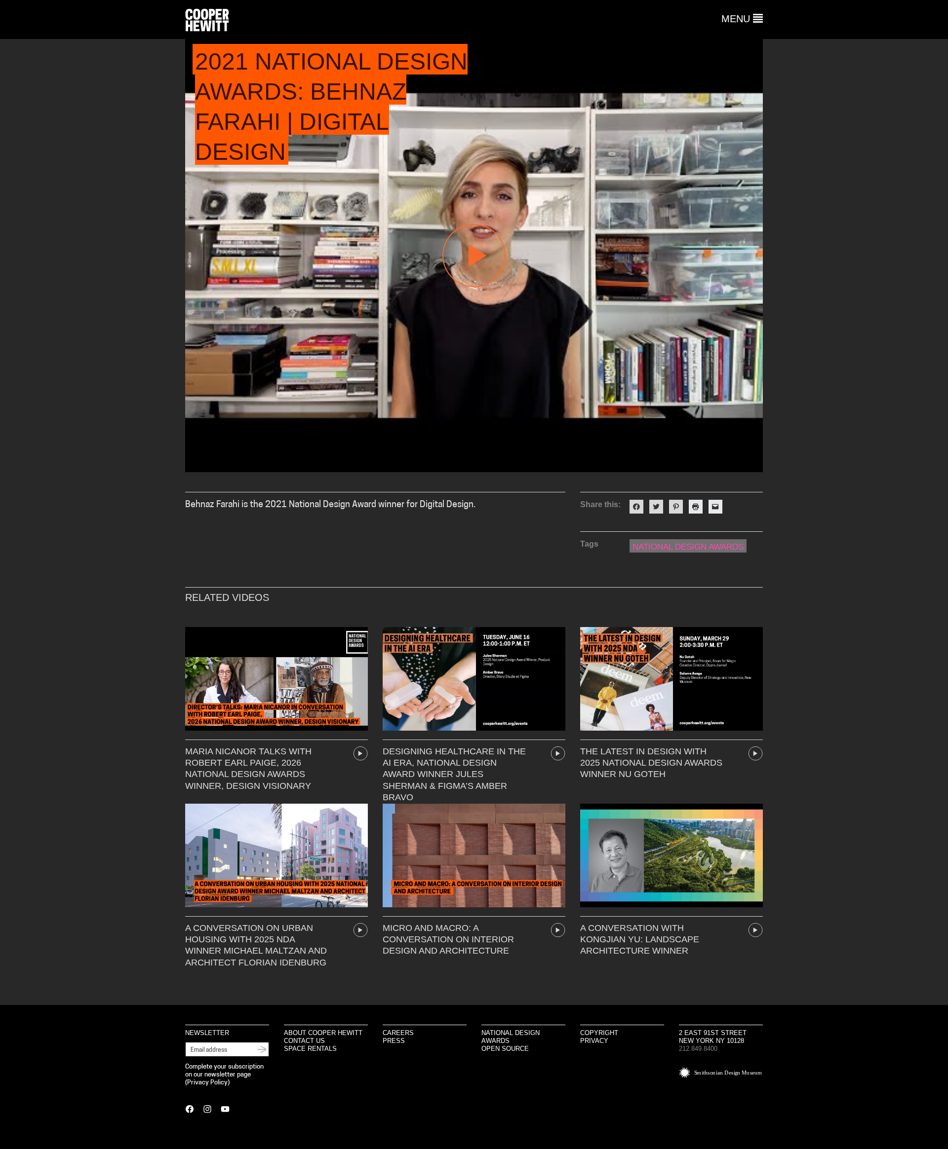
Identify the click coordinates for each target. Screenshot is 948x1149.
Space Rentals (310, 1048)
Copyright (599, 1033)
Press (394, 1040)
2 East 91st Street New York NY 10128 (713, 1036)
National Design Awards (688, 547)
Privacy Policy (207, 1082)
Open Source (505, 1048)
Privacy (594, 1040)
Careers (398, 1033)
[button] (742, 18)
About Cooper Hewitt (323, 1033)
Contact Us (304, 1040)
